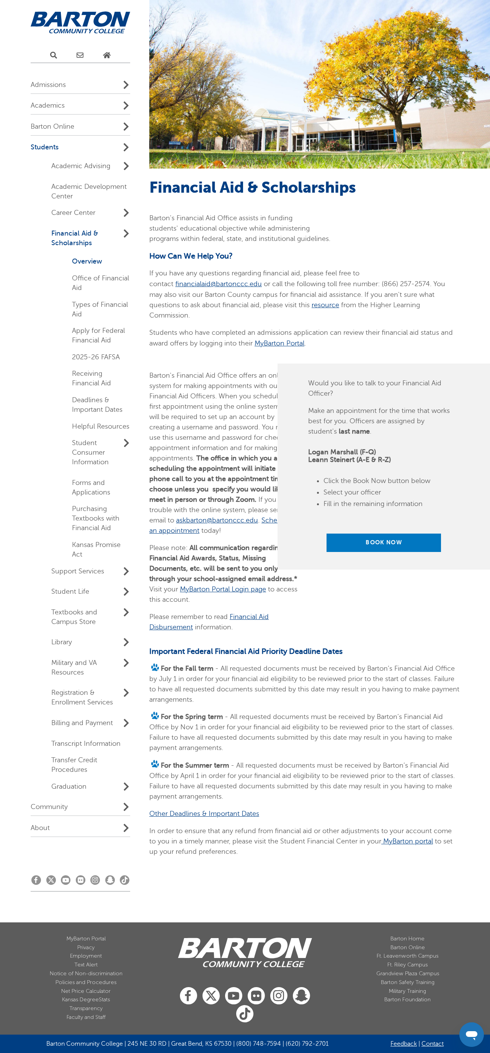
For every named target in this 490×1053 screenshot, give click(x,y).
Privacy (86, 947)
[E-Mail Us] (80, 55)
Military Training (407, 991)
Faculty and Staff (86, 1017)
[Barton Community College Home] (80, 22)
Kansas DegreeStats (86, 999)
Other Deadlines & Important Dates (204, 813)
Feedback (403, 1043)
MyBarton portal (407, 841)
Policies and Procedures (86, 982)
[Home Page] (107, 55)
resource (325, 305)
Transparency (86, 1008)
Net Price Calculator (86, 991)
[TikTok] (124, 882)
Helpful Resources (100, 426)
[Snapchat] (110, 882)
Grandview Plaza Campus (407, 973)
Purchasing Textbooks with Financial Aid (95, 518)
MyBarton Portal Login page (223, 589)
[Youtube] (65, 882)
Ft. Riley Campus (407, 964)
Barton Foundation (407, 999)
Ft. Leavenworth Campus (407, 956)
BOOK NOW (384, 542)
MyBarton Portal (279, 343)
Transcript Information (86, 743)
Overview (87, 261)
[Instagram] (95, 882)
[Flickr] (80, 882)
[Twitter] (51, 882)
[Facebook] (36, 882)
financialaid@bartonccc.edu (218, 284)
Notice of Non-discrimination (86, 973)
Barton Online (407, 947)
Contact (432, 1043)
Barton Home (407, 938)
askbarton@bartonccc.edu (217, 520)
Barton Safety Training (407, 982)
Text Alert (86, 964)
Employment (86, 956)
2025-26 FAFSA (96, 357)
